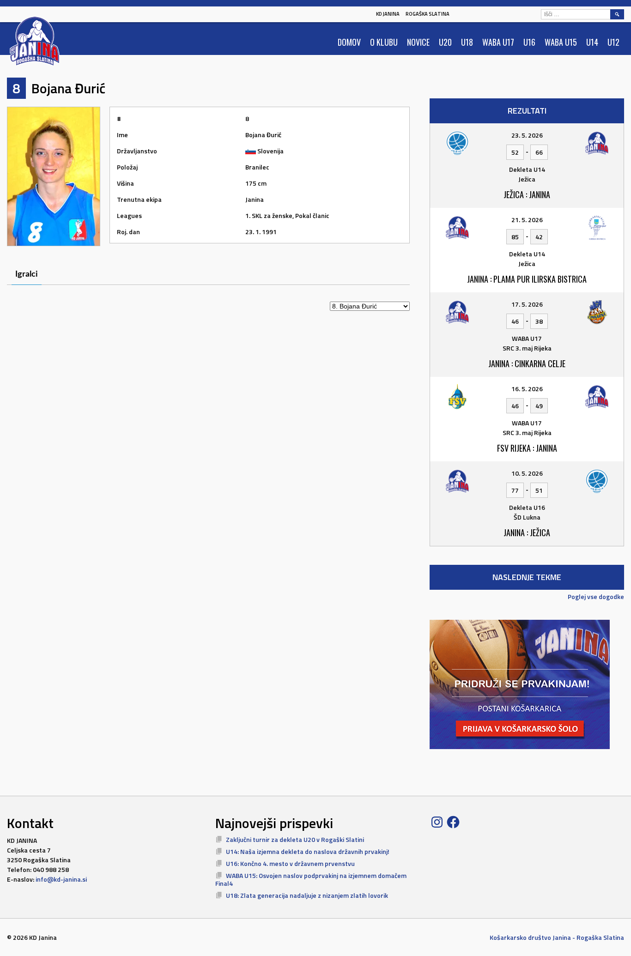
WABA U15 (561, 42)
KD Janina (388, 14)
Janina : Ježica (527, 532)
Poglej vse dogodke (596, 596)
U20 (445, 42)
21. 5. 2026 (527, 219)
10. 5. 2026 (527, 473)
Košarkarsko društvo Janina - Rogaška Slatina (557, 937)
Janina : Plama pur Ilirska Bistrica (527, 279)
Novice (418, 42)
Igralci (26, 274)
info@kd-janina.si (61, 879)
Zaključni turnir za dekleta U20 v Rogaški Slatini (295, 839)
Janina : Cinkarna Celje (526, 363)
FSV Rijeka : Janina (527, 448)
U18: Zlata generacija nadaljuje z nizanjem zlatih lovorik (307, 895)
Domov (349, 42)
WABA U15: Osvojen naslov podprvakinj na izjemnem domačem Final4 (311, 880)
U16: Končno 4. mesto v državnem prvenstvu (290, 863)
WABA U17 (498, 42)
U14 (592, 42)
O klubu (384, 42)
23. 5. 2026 (527, 135)
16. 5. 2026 (527, 388)
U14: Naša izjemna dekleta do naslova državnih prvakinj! (307, 851)
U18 (467, 42)
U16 (529, 42)
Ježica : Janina (527, 194)
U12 (613, 42)
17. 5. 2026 (527, 304)
